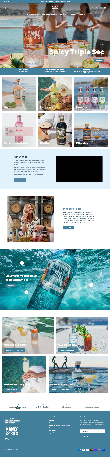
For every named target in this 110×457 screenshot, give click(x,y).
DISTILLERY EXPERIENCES (49, 15)
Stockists (52, 428)
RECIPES (73, 15)
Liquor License (53, 433)
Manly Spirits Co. (13, 449)
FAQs (50, 423)
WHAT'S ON (35, 15)
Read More (68, 227)
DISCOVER (82, 15)
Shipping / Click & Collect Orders (59, 425)
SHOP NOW (99, 60)
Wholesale (52, 430)
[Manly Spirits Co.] (55, 8)
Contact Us (52, 420)
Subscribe (85, 436)
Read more (19, 180)
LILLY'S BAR (63, 15)
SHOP (26, 15)
